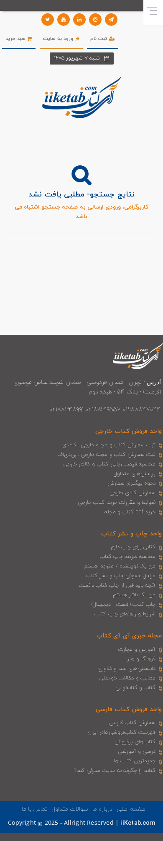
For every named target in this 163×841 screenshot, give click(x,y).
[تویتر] (47, 19)
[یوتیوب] (63, 19)
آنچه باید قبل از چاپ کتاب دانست (117, 585)
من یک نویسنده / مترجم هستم (119, 566)
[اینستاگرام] (95, 19)
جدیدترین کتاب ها (134, 761)
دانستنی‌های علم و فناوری (126, 668)
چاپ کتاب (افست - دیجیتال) (123, 604)
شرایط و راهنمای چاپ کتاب (124, 614)
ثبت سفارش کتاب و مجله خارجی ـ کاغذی (108, 445)
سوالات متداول (70, 809)
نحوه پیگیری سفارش (131, 483)
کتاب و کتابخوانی (135, 688)
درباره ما (102, 809)
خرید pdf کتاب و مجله (129, 512)
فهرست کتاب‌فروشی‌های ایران (121, 732)
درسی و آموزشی (136, 751)
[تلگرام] (111, 19)
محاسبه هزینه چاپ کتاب (128, 556)
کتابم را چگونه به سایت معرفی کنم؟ (114, 770)
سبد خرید (16, 38)
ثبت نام (99, 38)
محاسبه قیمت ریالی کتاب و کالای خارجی (109, 464)
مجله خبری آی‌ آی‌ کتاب (129, 636)
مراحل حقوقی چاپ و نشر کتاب (120, 576)
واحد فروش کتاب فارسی (129, 709)
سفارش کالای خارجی (132, 493)
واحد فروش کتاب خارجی (128, 431)
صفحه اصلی (131, 809)
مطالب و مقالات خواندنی (127, 678)
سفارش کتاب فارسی (132, 723)
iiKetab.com (137, 823)
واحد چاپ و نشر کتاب (131, 534)
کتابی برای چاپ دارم (133, 547)
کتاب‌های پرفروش (135, 742)
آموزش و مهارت (136, 649)
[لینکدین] (79, 19)
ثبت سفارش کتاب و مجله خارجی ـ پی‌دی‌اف (106, 454)
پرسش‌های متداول (134, 474)
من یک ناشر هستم (134, 595)
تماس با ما (35, 809)
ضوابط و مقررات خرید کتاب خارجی (116, 502)
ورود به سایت (59, 38)
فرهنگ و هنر (141, 659)
